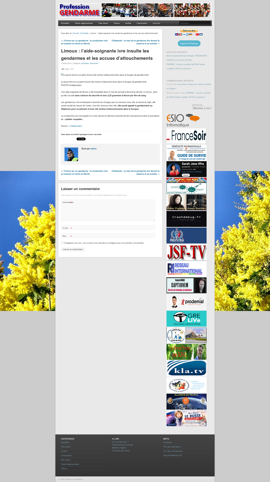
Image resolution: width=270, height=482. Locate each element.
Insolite (128, 23)
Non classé (65, 459)
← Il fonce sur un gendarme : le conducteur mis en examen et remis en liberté (84, 42)
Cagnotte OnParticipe (189, 43)
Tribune (117, 23)
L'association (66, 455)
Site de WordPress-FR (172, 455)
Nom (67, 236)
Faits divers (103, 23)
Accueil (76, 33)
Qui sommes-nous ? (120, 441)
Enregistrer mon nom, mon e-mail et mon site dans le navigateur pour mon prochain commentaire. (104, 242)
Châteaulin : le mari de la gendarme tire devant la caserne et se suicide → (135, 42)
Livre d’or (156, 23)
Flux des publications (172, 446)
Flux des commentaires (173, 451)
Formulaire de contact (121, 450)
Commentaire (67, 202)
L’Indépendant (75, 125)
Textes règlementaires (84, 23)
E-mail (67, 228)
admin (94, 148)
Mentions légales (119, 447)
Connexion (167, 442)
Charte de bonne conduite (122, 444)
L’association (142, 23)
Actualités (65, 23)
